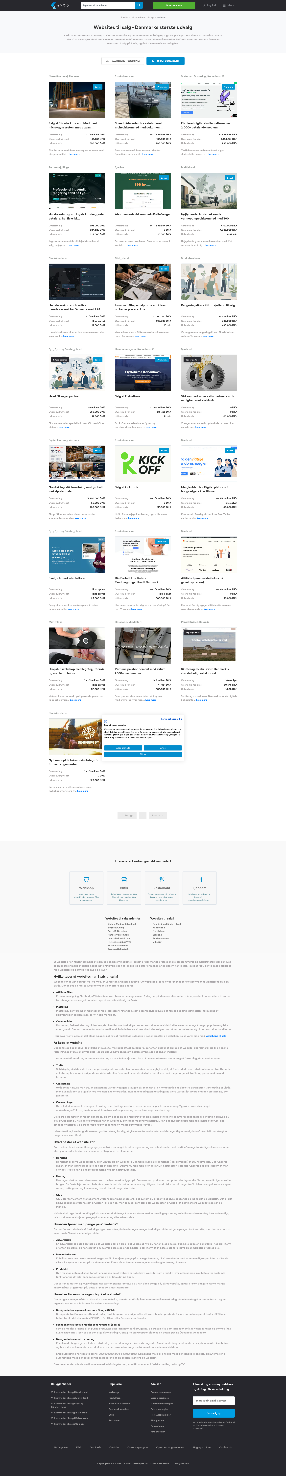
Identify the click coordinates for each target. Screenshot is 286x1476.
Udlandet (157, 942)
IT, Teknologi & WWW (119, 942)
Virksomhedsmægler (162, 1403)
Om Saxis (95, 1447)
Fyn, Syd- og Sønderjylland (167, 924)
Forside (124, 17)
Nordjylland (159, 931)
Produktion (114, 1398)
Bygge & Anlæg (116, 927)
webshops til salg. (216, 1036)
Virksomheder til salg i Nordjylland (69, 1392)
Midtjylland (159, 927)
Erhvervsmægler (159, 1409)
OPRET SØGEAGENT (168, 61)
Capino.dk (225, 1447)
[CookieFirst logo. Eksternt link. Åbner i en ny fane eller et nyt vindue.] (105, 721)
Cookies (114, 1447)
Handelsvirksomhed (118, 934)
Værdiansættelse (160, 1398)
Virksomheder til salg (143, 17)
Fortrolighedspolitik (171, 719)
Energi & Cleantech (118, 931)
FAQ (78, 1447)
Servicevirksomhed (118, 945)
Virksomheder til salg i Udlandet (68, 1424)
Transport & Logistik (118, 949)
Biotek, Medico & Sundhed (122, 924)
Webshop (114, 1392)
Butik (111, 1414)
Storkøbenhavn (161, 938)
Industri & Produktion (119, 938)
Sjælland (157, 934)
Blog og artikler (201, 1447)
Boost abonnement (161, 1392)
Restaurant (114, 1420)
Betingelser (61, 1447)
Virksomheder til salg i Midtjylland (69, 1398)
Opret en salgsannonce (170, 1447)
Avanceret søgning (125, 61)
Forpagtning (157, 1426)
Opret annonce (174, 5)
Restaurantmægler (160, 1414)
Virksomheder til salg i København (69, 1418)
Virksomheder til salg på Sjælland (69, 1412)
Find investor (158, 1431)
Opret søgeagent (137, 1447)
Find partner (157, 1420)
